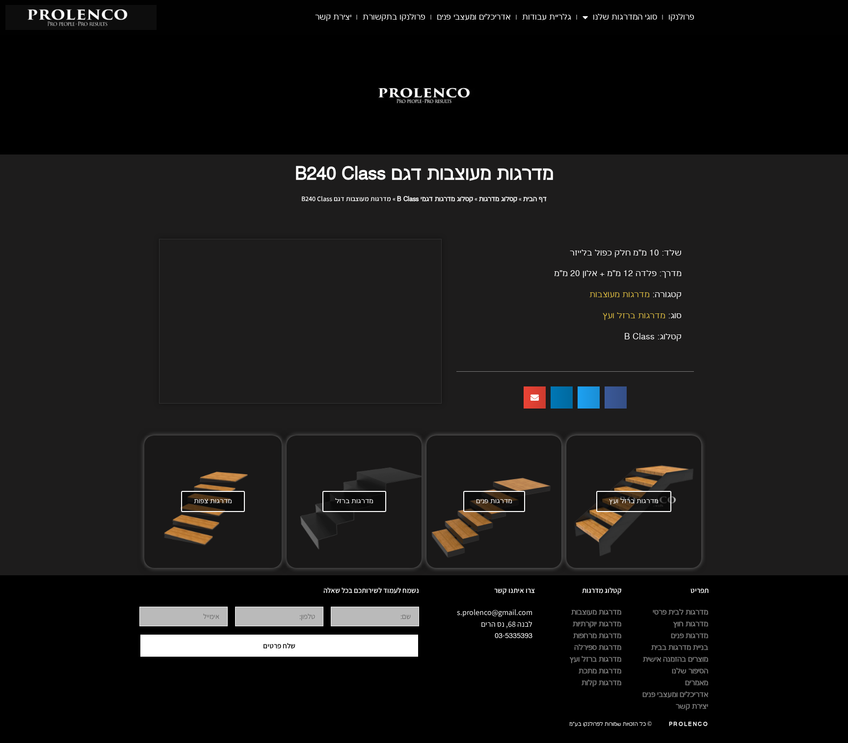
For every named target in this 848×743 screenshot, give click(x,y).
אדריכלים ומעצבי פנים (474, 17)
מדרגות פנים (494, 501)
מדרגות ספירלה (597, 647)
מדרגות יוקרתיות (597, 624)
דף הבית (535, 199)
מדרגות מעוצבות (619, 294)
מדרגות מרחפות (597, 636)
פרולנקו (681, 17)
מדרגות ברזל (354, 501)
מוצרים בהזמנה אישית (675, 659)
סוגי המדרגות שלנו (625, 17)
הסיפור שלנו (690, 671)
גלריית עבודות (546, 17)
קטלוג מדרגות (498, 199)
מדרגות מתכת (600, 671)
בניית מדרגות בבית (679, 647)
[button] (616, 397)
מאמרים (696, 683)
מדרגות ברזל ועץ (634, 315)
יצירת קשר (333, 17)
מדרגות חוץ (690, 624)
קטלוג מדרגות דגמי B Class (435, 199)
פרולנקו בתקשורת (394, 17)
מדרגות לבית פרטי (680, 612)
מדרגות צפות (213, 501)
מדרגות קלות (601, 683)
